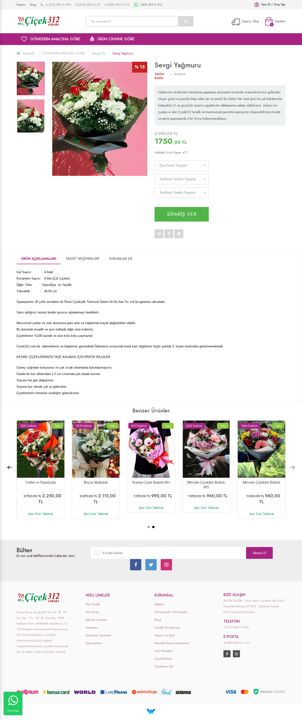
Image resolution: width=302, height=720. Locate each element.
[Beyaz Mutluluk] (96, 448)
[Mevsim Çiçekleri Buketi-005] (206, 448)
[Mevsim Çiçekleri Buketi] (261, 448)
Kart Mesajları (164, 651)
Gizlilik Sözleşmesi (167, 627)
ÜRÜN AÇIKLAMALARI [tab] (38, 258)
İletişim (159, 604)
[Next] (292, 467)
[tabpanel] (261, 473)
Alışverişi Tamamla (98, 635)
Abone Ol (259, 553)
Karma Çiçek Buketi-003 (151, 482)
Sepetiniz (92, 627)
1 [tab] (148, 527)
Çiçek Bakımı (163, 658)
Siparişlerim (94, 643)
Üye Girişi (92, 612)
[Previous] (9, 467)
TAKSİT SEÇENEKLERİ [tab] (82, 258)
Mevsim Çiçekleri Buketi (261, 482)
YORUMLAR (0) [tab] (120, 258)
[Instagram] (166, 565)
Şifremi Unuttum (96, 619)
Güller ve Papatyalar (40, 482)
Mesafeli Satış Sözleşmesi (172, 643)
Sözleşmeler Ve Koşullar (171, 612)
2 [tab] (153, 527)
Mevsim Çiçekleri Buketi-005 (206, 484)
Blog (158, 619)
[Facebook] (136, 565)
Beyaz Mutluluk (96, 482)
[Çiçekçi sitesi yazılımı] (151, 711)
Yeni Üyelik (93, 604)
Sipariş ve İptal (165, 635)
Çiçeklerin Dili (164, 666)
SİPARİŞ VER (182, 214)
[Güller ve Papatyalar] (40, 448)
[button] (182, 165)
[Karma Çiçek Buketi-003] (151, 448)
